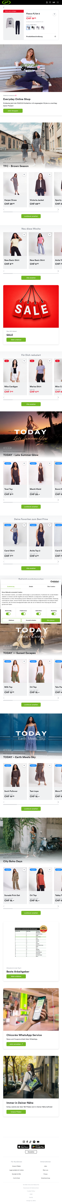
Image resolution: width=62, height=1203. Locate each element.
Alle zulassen (50, 620)
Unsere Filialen (16, 1166)
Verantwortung (45, 1178)
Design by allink (31, 1200)
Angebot (8, 463)
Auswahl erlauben (31, 620)
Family (31, 1197)
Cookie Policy (31, 1191)
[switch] (23, 613)
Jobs (45, 1166)
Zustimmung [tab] (10, 586)
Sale (7, 361)
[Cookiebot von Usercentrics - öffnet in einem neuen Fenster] (53, 582)
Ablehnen (11, 620)
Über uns (45, 1170)
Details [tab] (31, 586)
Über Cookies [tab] (51, 586)
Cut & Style (16, 1178)
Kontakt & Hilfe (16, 1174)
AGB (31, 1194)
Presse (45, 1174)
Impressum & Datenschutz (31, 1188)
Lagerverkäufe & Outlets (16, 1170)
